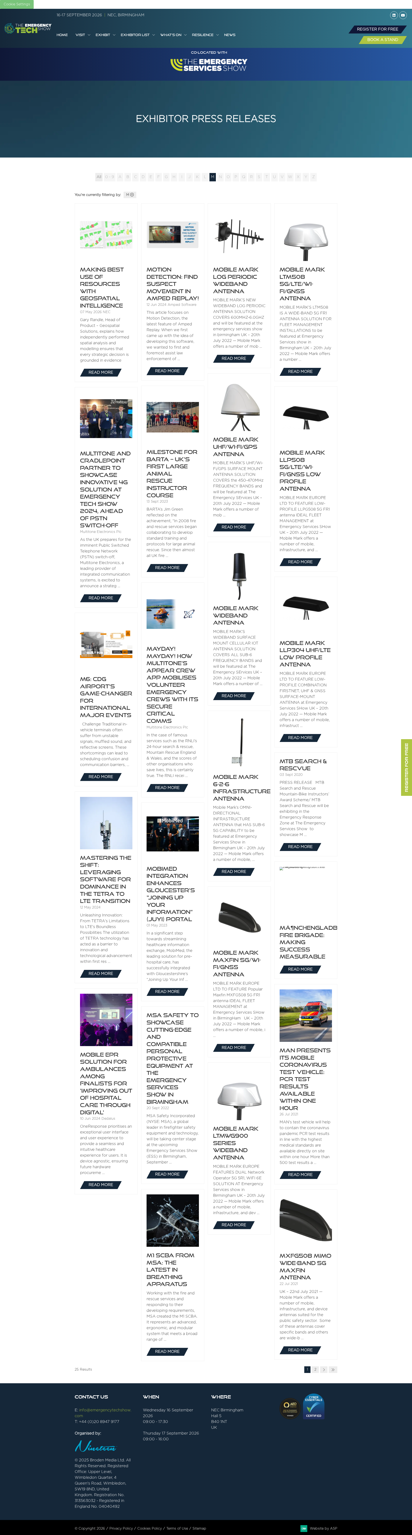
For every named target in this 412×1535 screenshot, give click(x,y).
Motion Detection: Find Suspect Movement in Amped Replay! (173, 284)
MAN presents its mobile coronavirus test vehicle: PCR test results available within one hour (305, 1079)
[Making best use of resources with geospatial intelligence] (106, 292)
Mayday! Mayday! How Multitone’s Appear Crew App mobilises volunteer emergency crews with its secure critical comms (172, 685)
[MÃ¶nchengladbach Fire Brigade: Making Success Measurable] (305, 920)
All (99, 177)
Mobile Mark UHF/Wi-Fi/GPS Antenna (236, 447)
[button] (377, 29)
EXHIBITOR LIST (135, 35)
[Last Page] (333, 1369)
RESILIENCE (203, 35)
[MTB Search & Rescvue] (305, 804)
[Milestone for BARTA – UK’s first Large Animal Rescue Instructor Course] (172, 481)
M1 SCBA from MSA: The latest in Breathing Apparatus (170, 1269)
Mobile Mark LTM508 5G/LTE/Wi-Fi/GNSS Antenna (302, 284)
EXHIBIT (103, 35)
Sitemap (199, 1528)
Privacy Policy (121, 1528)
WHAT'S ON (170, 35)
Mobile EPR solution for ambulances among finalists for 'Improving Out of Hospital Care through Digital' (106, 1083)
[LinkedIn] (394, 15)
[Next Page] (323, 1369)
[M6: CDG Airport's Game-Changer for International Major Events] (106, 699)
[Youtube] (403, 15)
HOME (62, 35)
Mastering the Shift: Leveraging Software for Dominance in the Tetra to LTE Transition (105, 879)
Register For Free (406, 767)
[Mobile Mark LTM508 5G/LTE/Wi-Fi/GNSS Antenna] (305, 292)
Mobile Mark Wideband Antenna (236, 615)
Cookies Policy (149, 1528)
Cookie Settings (17, 4)
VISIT (80, 35)
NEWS (229, 35)
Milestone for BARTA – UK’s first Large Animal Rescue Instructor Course (172, 473)
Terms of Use (177, 1528)
